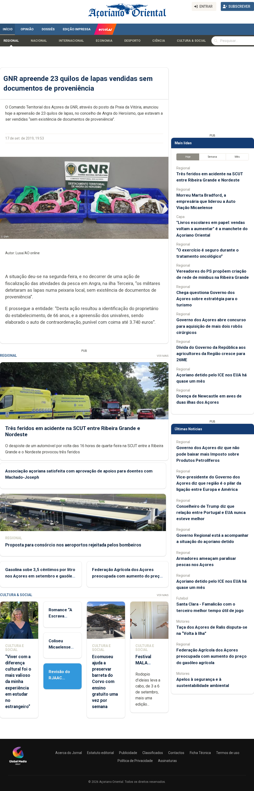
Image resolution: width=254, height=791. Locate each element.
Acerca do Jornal (68, 753)
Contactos (176, 753)
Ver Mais (162, 356)
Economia (104, 40)
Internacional (71, 40)
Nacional (39, 40)
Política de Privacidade (135, 761)
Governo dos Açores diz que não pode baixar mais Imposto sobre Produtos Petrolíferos (207, 454)
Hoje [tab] (187, 156)
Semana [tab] (212, 156)
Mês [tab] (237, 156)
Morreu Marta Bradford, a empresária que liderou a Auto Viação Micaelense (205, 201)
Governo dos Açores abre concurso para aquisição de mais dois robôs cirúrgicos (211, 326)
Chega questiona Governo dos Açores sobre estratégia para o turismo (206, 298)
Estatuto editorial (100, 753)
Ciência (158, 40)
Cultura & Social (191, 40)
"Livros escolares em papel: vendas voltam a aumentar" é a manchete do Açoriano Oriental (212, 228)
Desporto (132, 40)
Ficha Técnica (200, 753)
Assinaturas (167, 761)
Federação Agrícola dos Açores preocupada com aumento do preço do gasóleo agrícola (127, 575)
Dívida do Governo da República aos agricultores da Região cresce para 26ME (211, 353)
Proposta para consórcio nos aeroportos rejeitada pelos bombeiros (73, 544)
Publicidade (128, 753)
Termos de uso (227, 753)
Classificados (152, 753)
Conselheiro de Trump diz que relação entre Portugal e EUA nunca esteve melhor (211, 512)
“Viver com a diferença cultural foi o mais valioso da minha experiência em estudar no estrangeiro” (18, 681)
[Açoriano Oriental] (18, 765)
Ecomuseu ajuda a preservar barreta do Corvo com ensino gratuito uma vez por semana (105, 681)
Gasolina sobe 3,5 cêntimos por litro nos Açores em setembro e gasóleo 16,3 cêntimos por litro (40, 575)
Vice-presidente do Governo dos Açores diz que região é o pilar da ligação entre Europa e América (208, 483)
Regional (11, 40)
